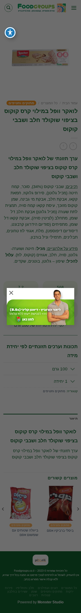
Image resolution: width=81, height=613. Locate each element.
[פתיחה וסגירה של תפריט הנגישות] (10, 32)
